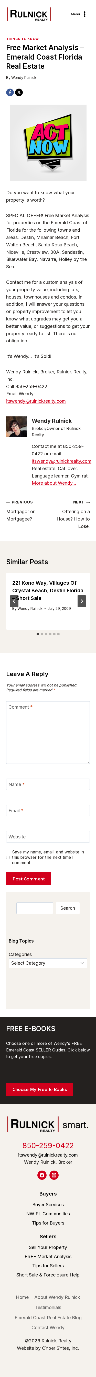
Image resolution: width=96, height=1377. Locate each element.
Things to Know (22, 39)
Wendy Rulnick (23, 77)
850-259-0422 (48, 1145)
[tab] (38, 634)
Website (17, 836)
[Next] (82, 601)
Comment (20, 707)
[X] (19, 92)
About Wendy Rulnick (57, 1297)
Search (67, 908)
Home (22, 1297)
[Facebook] (10, 92)
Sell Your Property (48, 1247)
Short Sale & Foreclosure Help (48, 1274)
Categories (20, 954)
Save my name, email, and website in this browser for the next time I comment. (48, 857)
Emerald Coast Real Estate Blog (48, 1317)
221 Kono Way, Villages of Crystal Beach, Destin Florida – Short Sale (47, 590)
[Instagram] (54, 1175)
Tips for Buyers (48, 1223)
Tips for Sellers (48, 1265)
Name (16, 784)
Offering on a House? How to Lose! (73, 514)
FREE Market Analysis (48, 1256)
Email (16, 810)
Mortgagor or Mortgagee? (20, 511)
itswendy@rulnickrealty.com (36, 401)
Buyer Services (48, 1204)
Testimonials (48, 1307)
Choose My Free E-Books (40, 1089)
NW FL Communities (48, 1213)
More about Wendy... (54, 483)
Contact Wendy (48, 1327)
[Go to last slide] (14, 601)
